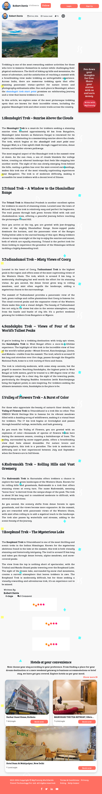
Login (69, 6)
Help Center (73, 783)
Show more (89, 677)
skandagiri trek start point (21, 91)
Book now (39, 721)
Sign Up (89, 6)
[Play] (63, 16)
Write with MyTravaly (89, 104)
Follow (46, 5)
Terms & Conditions (69, 780)
